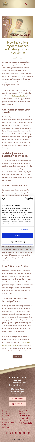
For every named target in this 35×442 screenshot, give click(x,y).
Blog (4, 424)
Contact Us (23, 411)
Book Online (17, 356)
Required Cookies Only (17, 242)
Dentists (5, 416)
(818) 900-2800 (19, 398)
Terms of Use (24, 420)
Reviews (5, 427)
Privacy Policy (24, 416)
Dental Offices (8, 413)
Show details (25, 230)
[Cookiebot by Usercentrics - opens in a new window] (25, 199)
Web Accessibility (26, 423)
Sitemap (22, 413)
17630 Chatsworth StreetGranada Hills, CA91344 (17, 384)
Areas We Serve (8, 422)
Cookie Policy (24, 418)
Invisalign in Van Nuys (19, 96)
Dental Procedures (6, 419)
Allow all (17, 235)
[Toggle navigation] (31, 3)
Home (4, 411)
